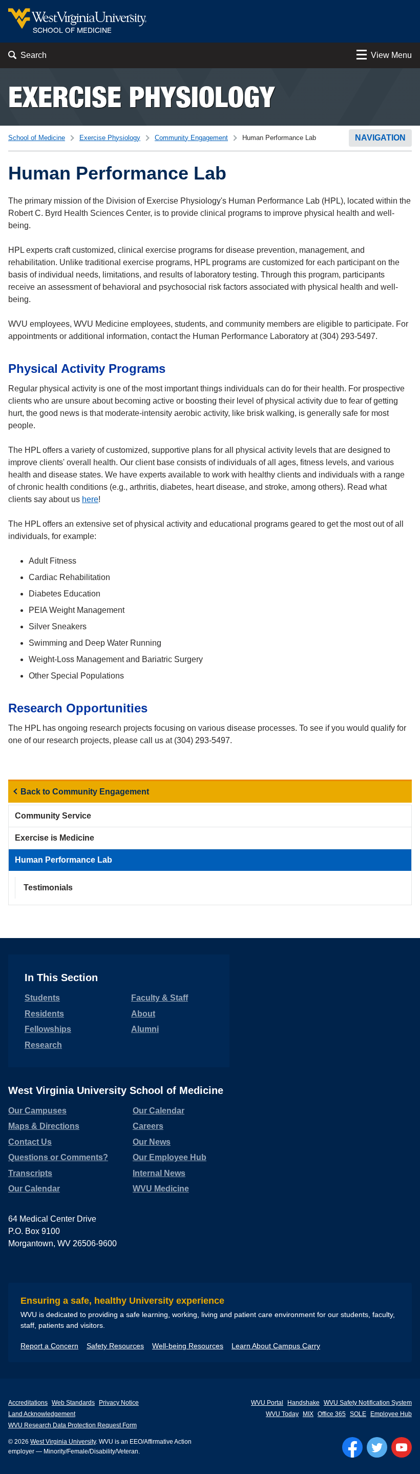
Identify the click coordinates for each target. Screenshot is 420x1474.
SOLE (358, 1414)
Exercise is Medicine (54, 837)
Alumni (145, 1029)
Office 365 (332, 1414)
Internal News (159, 1173)
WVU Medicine (161, 1188)
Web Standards (73, 1402)
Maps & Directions (43, 1126)
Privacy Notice (119, 1402)
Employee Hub (391, 1414)
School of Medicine (36, 138)
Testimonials (48, 887)
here (90, 499)
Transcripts (30, 1173)
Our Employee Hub (169, 1157)
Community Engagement (191, 138)
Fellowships (48, 1029)
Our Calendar (34, 1188)
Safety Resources (115, 1346)
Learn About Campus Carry (276, 1346)
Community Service (53, 815)
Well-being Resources (187, 1346)
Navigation (380, 137)
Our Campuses (37, 1110)
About (143, 1013)
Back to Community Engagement (84, 791)
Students (42, 997)
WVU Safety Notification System (368, 1402)
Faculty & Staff (159, 997)
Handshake (303, 1402)
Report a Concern (49, 1346)
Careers (148, 1126)
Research (43, 1045)
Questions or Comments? (58, 1157)
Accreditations (28, 1402)
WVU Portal (267, 1402)
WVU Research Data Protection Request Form (72, 1425)
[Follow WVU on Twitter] (377, 1447)
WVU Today (282, 1414)
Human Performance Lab (63, 859)
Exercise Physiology (141, 96)
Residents (44, 1013)
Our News (152, 1142)
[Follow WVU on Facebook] (352, 1447)
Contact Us (30, 1142)
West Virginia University (63, 1441)
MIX (308, 1414)
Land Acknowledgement (41, 1414)
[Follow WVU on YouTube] (401, 1447)
